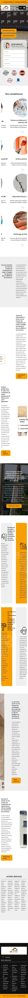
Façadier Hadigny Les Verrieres (23, 886)
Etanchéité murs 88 (22, 13)
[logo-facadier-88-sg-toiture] (5, 7)
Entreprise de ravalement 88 (15, 972)
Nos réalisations (9, 30)
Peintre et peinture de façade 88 (5, 987)
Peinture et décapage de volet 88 (9, 15)
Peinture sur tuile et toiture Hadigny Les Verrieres (3, 885)
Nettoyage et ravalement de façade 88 (14, 978)
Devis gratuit (5, 453)
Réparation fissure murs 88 (15, 13)
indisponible (7, 2)
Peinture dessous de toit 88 (23, 978)
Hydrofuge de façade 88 (15, 21)
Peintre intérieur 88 (9, 21)
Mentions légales (21, 995)
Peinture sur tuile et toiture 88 (14, 967)
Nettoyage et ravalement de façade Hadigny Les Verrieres (4, 894)
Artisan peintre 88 (2, 21)
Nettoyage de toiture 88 (22, 21)
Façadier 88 (3, 13)
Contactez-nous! (8, 35)
